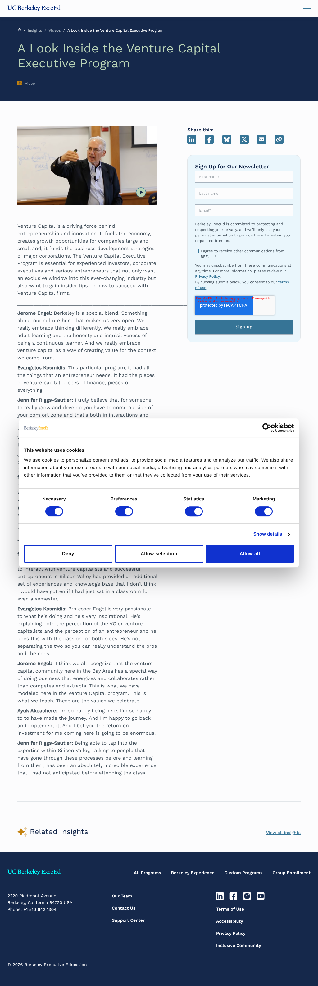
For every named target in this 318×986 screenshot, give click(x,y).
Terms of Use (230, 909)
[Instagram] (247, 896)
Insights (35, 30)
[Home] (34, 8)
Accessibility (229, 921)
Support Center (128, 920)
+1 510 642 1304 (40, 909)
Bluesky (226, 139)
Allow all (249, 553)
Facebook (209, 139)
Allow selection (159, 553)
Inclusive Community (238, 945)
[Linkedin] (220, 896)
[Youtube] (261, 896)
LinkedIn (191, 139)
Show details (267, 534)
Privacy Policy (207, 276)
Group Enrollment (291, 872)
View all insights (283, 832)
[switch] (124, 511)
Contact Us (123, 908)
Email (261, 139)
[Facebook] (234, 896)
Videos (54, 30)
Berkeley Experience (193, 872)
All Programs (147, 872)
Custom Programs (244, 872)
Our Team (122, 896)
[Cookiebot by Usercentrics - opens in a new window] (267, 427)
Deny (68, 553)
